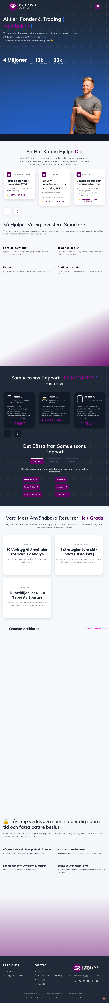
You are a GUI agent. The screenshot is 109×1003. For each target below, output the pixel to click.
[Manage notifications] (104, 998)
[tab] (37, 461)
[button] (7, 211)
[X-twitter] (75, 981)
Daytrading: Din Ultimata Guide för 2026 (78, 668)
